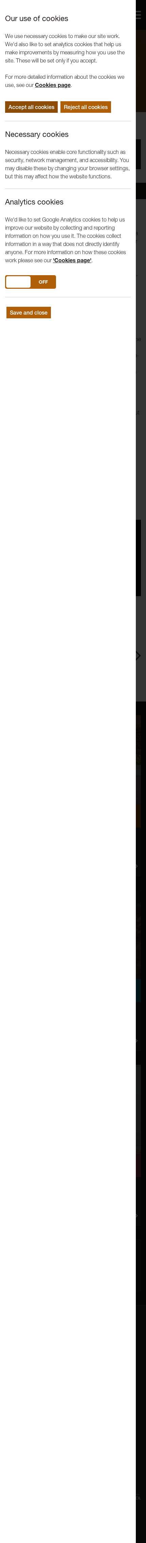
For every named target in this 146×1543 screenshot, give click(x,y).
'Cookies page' (72, 260)
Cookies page (53, 85)
